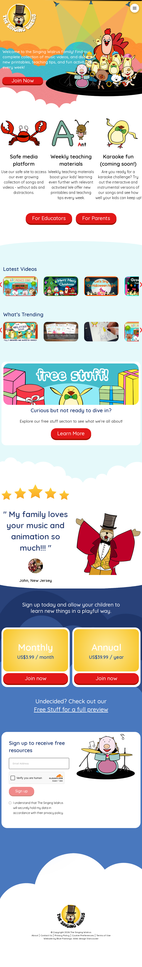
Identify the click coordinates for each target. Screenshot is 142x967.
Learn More (71, 433)
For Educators (49, 218)
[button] (134, 8)
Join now (35, 678)
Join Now (22, 80)
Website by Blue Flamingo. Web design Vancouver (71, 938)
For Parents (96, 218)
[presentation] (1, 284)
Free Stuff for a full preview (71, 709)
